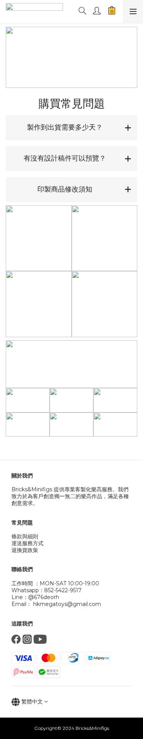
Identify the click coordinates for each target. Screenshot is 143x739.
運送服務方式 (27, 543)
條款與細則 (24, 536)
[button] (71, 127)
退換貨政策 (24, 550)
